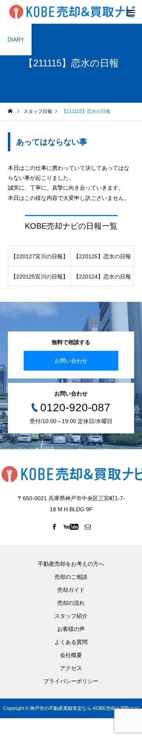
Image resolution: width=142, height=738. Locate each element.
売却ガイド (71, 590)
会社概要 (71, 655)
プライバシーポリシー (71, 681)
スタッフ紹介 (71, 616)
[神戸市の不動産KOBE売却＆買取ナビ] (72, 12)
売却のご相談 (71, 577)
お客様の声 (71, 629)
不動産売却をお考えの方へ (71, 564)
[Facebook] (54, 527)
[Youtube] (71, 527)
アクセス (71, 668)
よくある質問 (71, 642)
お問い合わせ (71, 361)
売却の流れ (71, 603)
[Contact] (88, 527)
